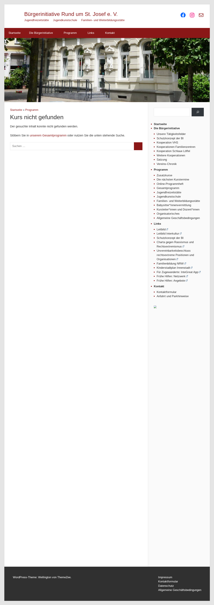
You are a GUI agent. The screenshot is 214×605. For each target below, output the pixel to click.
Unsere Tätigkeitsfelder (171, 134)
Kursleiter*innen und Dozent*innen (178, 209)
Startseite (15, 32)
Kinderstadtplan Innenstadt (173, 267)
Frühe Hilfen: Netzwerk (171, 276)
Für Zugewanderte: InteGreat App (177, 272)
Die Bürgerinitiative (41, 32)
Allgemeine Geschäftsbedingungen (178, 218)
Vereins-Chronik (167, 164)
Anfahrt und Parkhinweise (173, 296)
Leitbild (161, 229)
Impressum (165, 577)
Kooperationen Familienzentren (176, 146)
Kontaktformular (167, 292)
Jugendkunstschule (65, 20)
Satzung (162, 159)
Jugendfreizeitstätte (36, 20)
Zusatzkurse (164, 175)
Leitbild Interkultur (168, 233)
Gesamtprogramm (168, 188)
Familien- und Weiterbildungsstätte (103, 20)
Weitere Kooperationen (171, 155)
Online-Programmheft (170, 183)
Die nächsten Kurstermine (173, 179)
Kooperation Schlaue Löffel (173, 151)
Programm (70, 32)
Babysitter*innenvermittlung (174, 205)
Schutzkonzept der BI (170, 138)
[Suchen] (198, 112)
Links (91, 32)
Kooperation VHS (167, 142)
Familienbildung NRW (170, 263)
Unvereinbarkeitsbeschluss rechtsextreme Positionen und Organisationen (175, 255)
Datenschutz (166, 585)
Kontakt (110, 32)
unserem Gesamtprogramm (48, 135)
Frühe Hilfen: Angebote (171, 280)
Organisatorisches (168, 213)
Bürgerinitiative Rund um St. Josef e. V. (71, 14)
